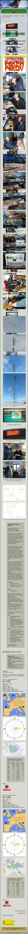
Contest (17, 15)
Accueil (11, 15)
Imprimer (5, 36)
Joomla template (10, 932)
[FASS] (8, 925)
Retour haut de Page (8, 915)
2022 (22, 15)
